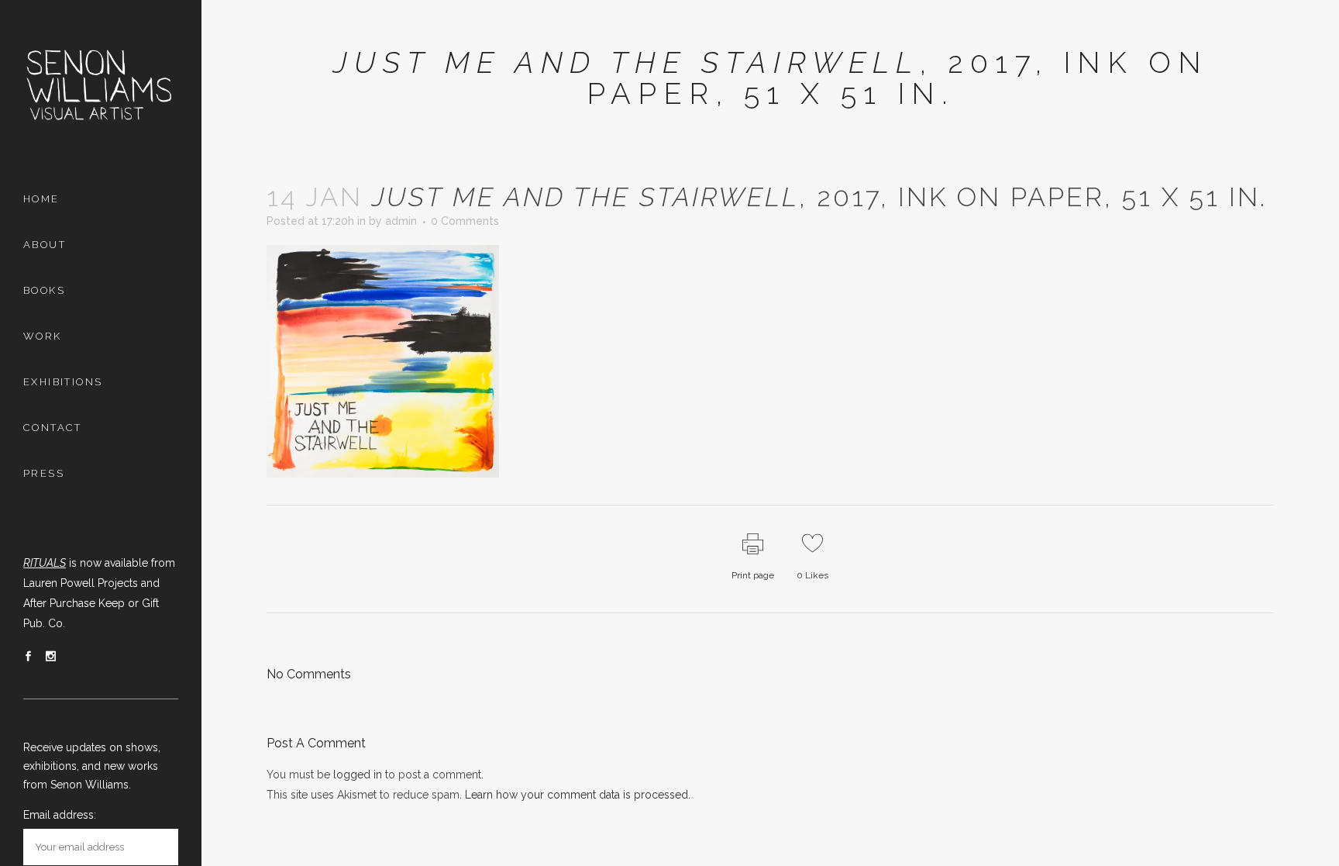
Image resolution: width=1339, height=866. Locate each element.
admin (401, 221)
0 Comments (465, 221)
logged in (357, 774)
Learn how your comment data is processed (576, 794)
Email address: (59, 815)
